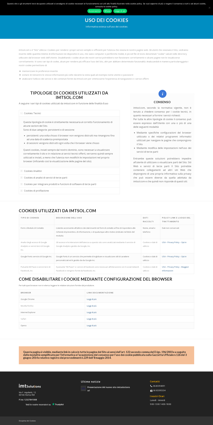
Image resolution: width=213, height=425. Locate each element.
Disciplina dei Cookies (27, 421)
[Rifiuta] (209, 7)
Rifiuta (107, 11)
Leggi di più (92, 299)
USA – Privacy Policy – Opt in (174, 242)
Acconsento (94, 11)
